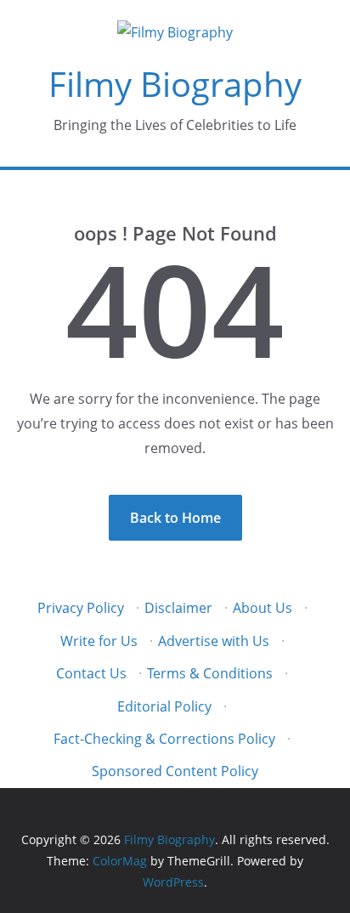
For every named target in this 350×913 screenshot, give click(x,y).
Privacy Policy (80, 607)
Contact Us (91, 673)
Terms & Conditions (210, 673)
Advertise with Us (213, 641)
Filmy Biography (175, 83)
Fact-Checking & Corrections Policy (164, 738)
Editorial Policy (164, 706)
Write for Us (99, 641)
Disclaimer (178, 607)
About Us (262, 607)
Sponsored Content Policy (175, 771)
